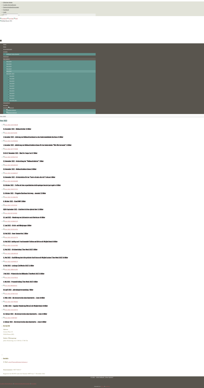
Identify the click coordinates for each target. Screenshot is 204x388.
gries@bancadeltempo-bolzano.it (17, 362)
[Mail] (16, 18)
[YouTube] (10, 18)
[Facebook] (3, 18)
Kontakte (33, 384)
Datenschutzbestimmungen (22, 384)
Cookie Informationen (6, 384)
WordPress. (107, 386)
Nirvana (102, 386)
